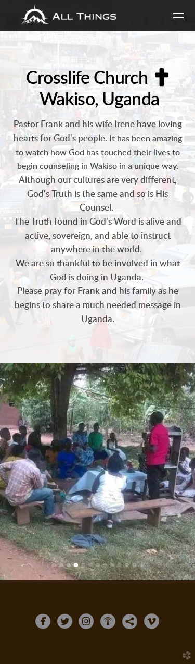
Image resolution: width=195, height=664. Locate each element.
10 (120, 565)
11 (127, 565)
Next (178, 473)
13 (141, 565)
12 (134, 565)
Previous (17, 473)
